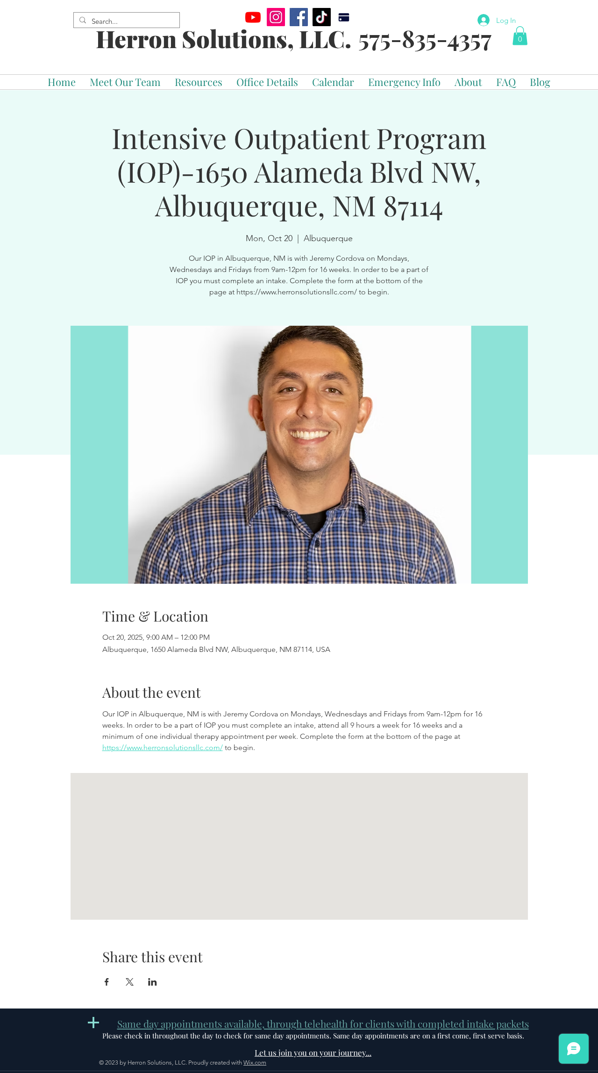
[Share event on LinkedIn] (152, 982)
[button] (520, 35)
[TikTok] (322, 17)
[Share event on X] (129, 982)
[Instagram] (276, 17)
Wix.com (254, 1062)
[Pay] (343, 17)
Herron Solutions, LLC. (223, 38)
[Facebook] (299, 17)
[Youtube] (253, 17)
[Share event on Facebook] (106, 982)
